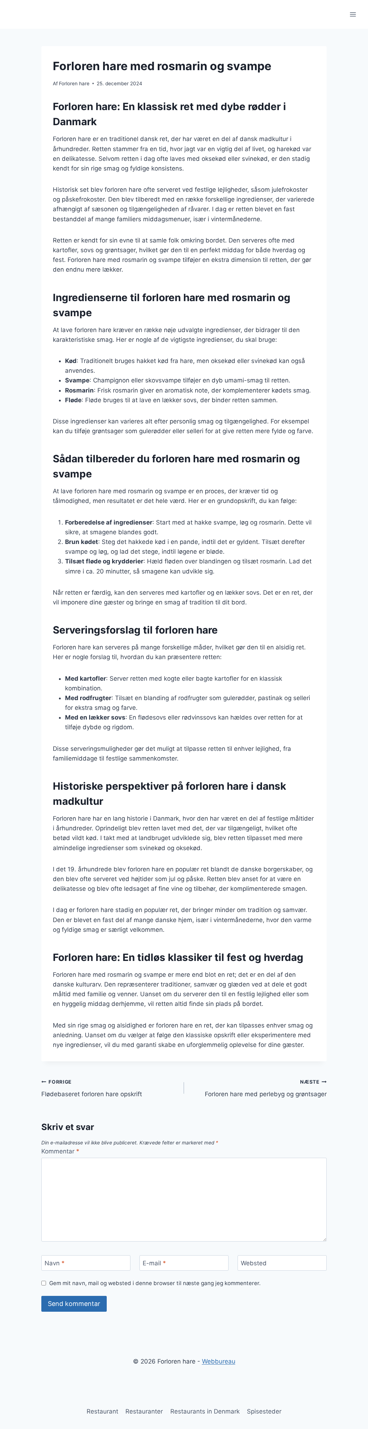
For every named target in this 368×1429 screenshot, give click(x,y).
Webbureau (218, 1361)
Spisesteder (264, 1411)
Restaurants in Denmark (205, 1411)
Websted (254, 1263)
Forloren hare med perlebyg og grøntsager (266, 1088)
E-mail (154, 1263)
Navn (55, 1263)
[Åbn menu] (352, 14)
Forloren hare (74, 83)
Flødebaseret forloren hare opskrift (91, 1088)
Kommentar (60, 1151)
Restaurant (102, 1411)
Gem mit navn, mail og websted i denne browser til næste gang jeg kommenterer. (155, 1283)
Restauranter (144, 1411)
